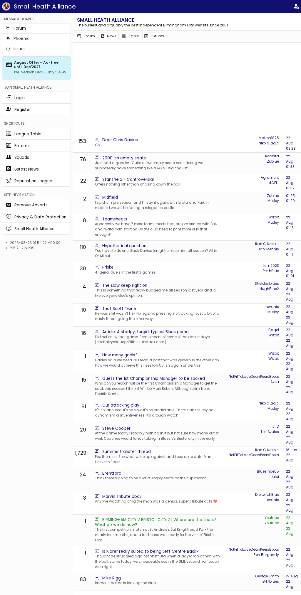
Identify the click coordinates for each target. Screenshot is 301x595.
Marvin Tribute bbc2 (122, 496)
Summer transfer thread (126, 451)
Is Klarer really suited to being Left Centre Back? (150, 551)
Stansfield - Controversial (128, 179)
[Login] (296, 6)
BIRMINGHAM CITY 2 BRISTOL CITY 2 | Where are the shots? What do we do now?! (156, 522)
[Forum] (97, 140)
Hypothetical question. (124, 246)
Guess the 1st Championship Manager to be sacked (153, 378)
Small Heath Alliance (45, 6)
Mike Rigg (111, 578)
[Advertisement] (187, 89)
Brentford (111, 473)
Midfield (110, 197)
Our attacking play (120, 405)
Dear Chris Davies (120, 140)
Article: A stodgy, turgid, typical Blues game (145, 332)
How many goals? (120, 355)
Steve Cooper (116, 428)
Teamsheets (114, 219)
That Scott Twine (119, 308)
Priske (108, 267)
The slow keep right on (124, 285)
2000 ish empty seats (124, 158)
